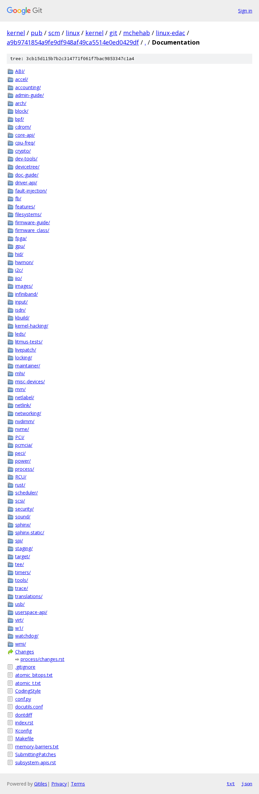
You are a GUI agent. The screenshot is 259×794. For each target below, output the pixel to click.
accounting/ (28, 87)
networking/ (28, 413)
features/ (25, 206)
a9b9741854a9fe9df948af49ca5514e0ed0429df (73, 42)
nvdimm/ (24, 421)
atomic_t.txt (28, 683)
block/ (21, 111)
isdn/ (20, 310)
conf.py (23, 699)
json (246, 783)
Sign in (245, 10)
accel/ (21, 79)
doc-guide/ (26, 175)
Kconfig (23, 730)
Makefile (24, 738)
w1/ (19, 628)
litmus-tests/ (28, 341)
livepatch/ (25, 350)
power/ (23, 461)
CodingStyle (28, 691)
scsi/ (20, 500)
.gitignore (25, 667)
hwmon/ (24, 262)
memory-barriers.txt (37, 746)
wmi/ (20, 644)
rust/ (20, 485)
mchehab (136, 33)
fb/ (18, 198)
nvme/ (22, 429)
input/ (21, 302)
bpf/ (19, 119)
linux (73, 33)
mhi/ (20, 373)
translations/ (28, 596)
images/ (24, 286)
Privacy (59, 783)
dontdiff (23, 715)
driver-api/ (26, 182)
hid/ (19, 254)
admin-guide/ (29, 95)
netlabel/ (24, 397)
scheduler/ (26, 492)
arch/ (20, 103)
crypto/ (23, 151)
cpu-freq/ (25, 142)
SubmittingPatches (35, 754)
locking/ (23, 357)
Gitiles (40, 783)
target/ (22, 556)
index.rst (24, 722)
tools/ (21, 580)
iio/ (18, 278)
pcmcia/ (23, 445)
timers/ (23, 572)
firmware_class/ (32, 230)
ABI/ (20, 71)
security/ (24, 509)
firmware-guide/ (32, 222)
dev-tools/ (26, 158)
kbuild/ (22, 317)
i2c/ (19, 270)
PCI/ (19, 437)
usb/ (20, 604)
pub (36, 33)
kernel (16, 33)
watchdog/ (26, 636)
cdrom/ (23, 127)
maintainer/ (27, 365)
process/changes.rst (42, 659)
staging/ (24, 548)
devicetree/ (27, 166)
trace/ (21, 588)
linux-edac (170, 33)
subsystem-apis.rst (35, 762)
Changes (24, 651)
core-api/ (25, 135)
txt (231, 783)
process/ (24, 469)
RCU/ (20, 476)
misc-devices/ (30, 381)
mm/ (20, 389)
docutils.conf (29, 706)
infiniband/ (26, 294)
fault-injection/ (31, 190)
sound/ (22, 516)
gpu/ (20, 246)
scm (54, 33)
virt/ (19, 620)
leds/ (20, 334)
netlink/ (23, 405)
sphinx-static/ (29, 532)
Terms (78, 783)
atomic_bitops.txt (34, 675)
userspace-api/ (31, 612)
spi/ (19, 540)
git (113, 33)
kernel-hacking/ (31, 326)
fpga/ (21, 238)
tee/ (19, 564)
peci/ (20, 453)
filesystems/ (28, 214)
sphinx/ (23, 524)
